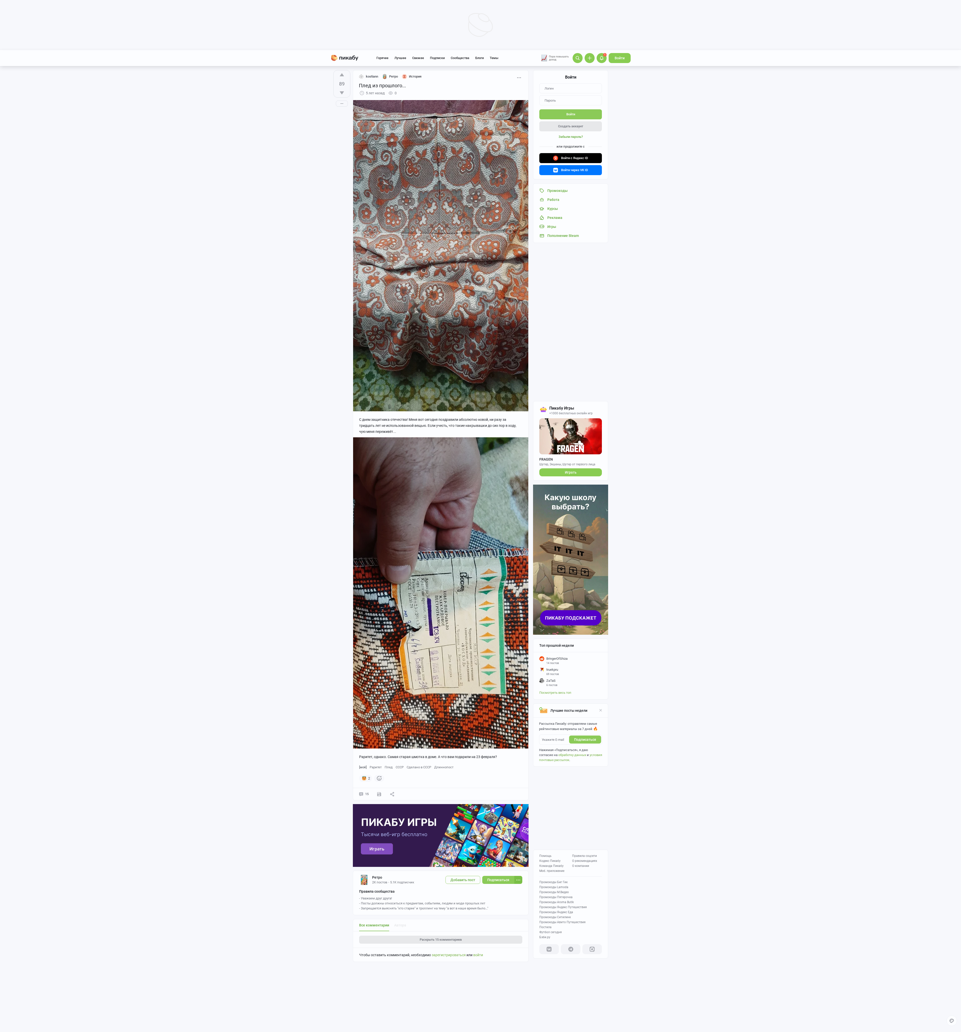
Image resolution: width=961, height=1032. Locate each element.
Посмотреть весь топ (555, 693)
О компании (580, 866)
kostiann (372, 76)
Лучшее (400, 58)
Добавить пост (462, 880)
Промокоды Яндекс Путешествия (563, 907)
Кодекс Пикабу (550, 861)
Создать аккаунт (570, 126)
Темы (494, 58)
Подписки (437, 58)
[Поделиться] (392, 794)
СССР (400, 767)
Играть (571, 472)
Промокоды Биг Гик (553, 882)
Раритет (376, 767)
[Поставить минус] (342, 93)
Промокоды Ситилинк (555, 917)
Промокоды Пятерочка (556, 897)
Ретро (377, 877)
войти (478, 955)
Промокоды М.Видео (554, 892)
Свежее (418, 58)
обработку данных (572, 755)
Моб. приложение (551, 871)
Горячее (382, 58)
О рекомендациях (584, 861)
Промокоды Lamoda (553, 887)
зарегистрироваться (449, 955)
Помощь (545, 856)
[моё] (363, 767)
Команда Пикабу (551, 866)
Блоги (479, 58)
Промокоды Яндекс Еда (556, 912)
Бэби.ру (544, 937)
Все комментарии (374, 925)
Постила (545, 927)
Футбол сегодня (550, 932)
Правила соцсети (584, 856)
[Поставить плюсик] (342, 75)
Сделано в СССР (419, 767)
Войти (620, 58)
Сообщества (460, 58)
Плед (389, 767)
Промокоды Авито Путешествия (562, 922)
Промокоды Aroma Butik (556, 902)
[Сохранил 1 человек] (379, 794)
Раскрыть (441, 939)
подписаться (585, 740)
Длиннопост (443, 767)
